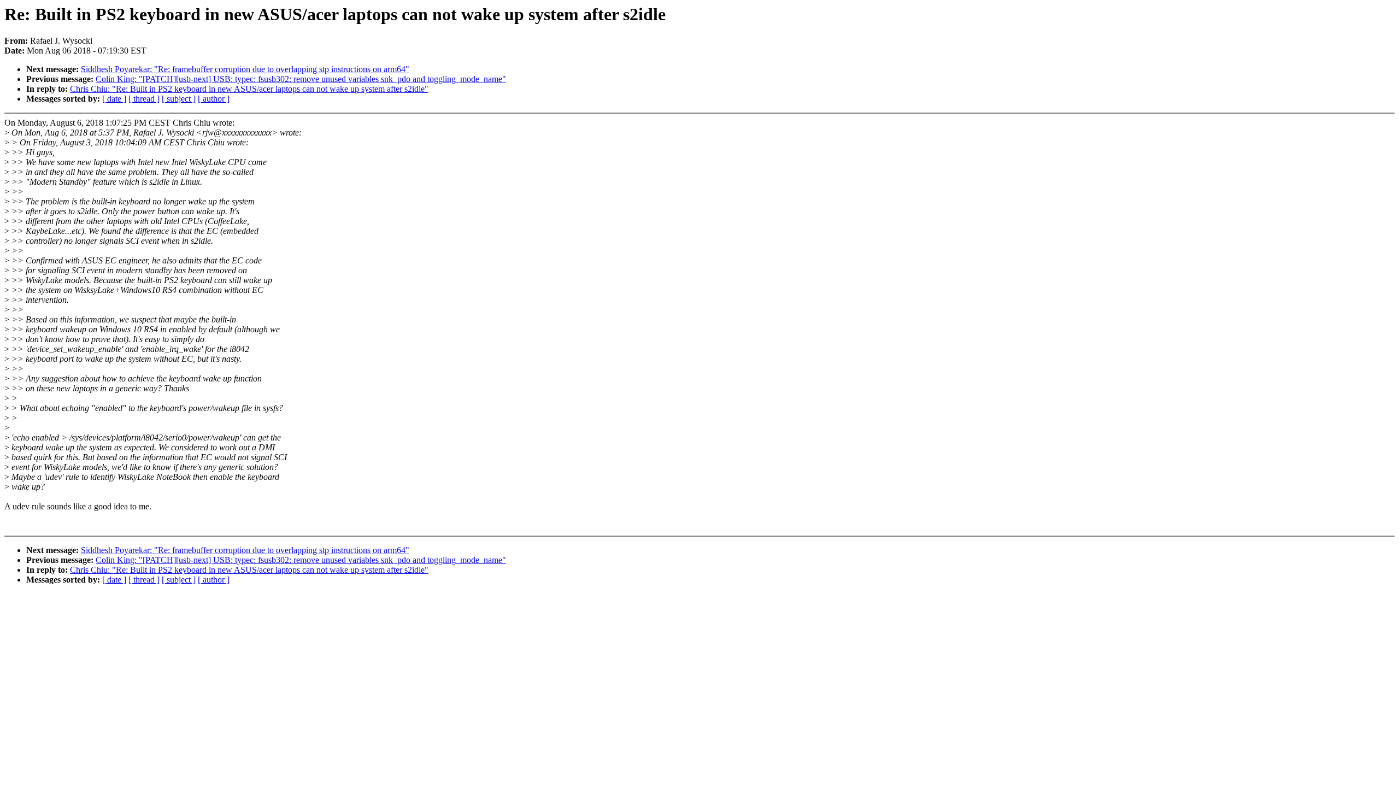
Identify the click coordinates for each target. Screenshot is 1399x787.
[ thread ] (144, 98)
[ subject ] (179, 98)
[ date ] (114, 98)
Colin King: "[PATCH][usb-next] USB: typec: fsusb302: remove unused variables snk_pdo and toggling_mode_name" (301, 79)
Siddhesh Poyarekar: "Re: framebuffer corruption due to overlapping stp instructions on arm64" (245, 69)
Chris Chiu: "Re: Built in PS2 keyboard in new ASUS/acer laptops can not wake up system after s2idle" (249, 88)
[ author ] (214, 98)
